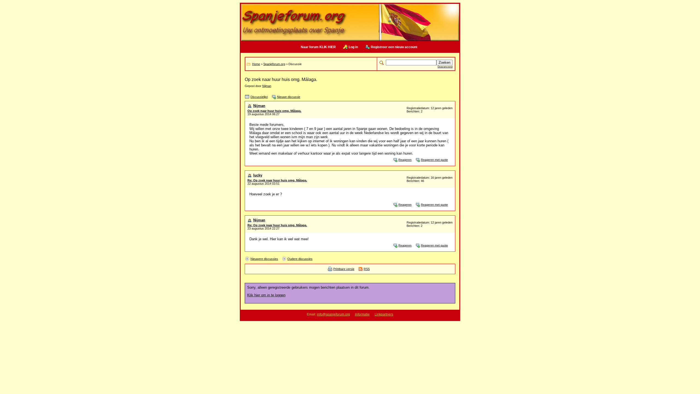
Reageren (405, 159)
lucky (257, 175)
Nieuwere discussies (264, 258)
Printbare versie (343, 269)
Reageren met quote (434, 159)
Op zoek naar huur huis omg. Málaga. (274, 110)
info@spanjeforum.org (333, 314)
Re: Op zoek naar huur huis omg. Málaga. (277, 180)
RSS (367, 269)
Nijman (266, 86)
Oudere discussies (300, 258)
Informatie (362, 314)
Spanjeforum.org (274, 64)
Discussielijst (259, 97)
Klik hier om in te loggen (266, 295)
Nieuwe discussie (288, 97)
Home (256, 64)
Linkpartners (384, 314)
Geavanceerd (445, 66)
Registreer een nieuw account (394, 47)
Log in (353, 47)
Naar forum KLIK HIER (318, 47)
